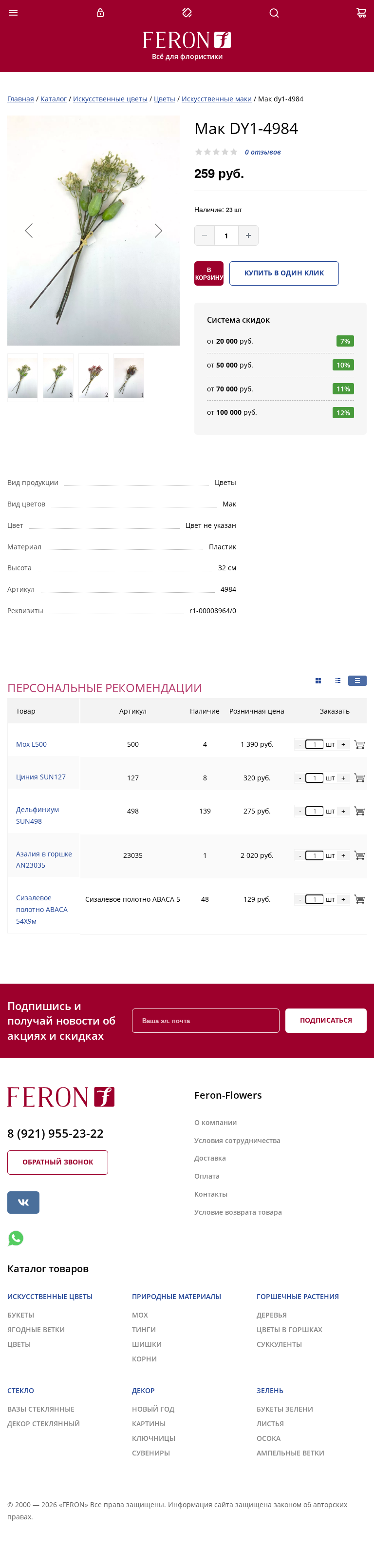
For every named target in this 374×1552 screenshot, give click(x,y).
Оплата (207, 1176)
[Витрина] (318, 681)
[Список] (357, 681)
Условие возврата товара (238, 1212)
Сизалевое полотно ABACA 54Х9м (42, 909)
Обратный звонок (57, 1161)
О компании (215, 1122)
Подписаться (326, 1020)
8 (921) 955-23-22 (55, 1133)
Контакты (210, 1194)
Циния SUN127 (41, 776)
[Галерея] (338, 681)
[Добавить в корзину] (357, 744)
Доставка (210, 1158)
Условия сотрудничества (237, 1140)
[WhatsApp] (15, 1238)
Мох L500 (31, 744)
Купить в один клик (284, 272)
